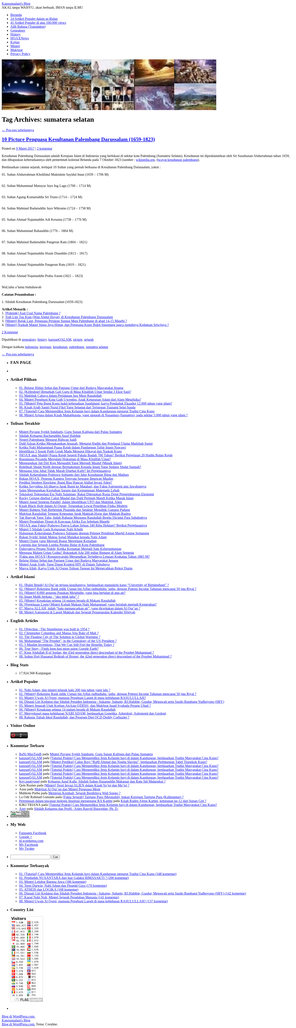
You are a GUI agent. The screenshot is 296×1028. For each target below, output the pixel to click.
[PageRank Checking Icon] (19, 816)
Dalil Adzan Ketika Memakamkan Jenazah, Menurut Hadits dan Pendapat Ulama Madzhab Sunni (86, 443)
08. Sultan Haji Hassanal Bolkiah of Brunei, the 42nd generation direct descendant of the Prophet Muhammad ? (95, 656)
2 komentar (44, 148)
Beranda (16, 15)
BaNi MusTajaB (30, 754)
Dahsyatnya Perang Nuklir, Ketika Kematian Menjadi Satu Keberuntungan (70, 549)
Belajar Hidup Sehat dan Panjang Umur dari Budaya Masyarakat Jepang (68, 560)
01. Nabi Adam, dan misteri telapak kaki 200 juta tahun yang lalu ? (64, 690)
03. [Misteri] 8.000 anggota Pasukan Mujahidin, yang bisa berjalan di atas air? (72, 593)
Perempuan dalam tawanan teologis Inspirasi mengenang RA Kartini (65, 801)
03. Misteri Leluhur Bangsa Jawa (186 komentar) (52, 882)
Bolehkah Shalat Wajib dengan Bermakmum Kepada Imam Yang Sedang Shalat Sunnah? (80, 467)
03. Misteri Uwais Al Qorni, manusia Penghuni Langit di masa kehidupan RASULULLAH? (82, 698)
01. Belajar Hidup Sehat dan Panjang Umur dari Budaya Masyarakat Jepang (71, 388)
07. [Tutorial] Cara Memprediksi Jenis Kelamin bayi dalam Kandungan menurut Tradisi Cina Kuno (87, 411)
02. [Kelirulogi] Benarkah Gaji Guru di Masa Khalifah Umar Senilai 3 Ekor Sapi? (75, 392)
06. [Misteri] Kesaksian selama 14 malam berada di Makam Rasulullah (67, 709)
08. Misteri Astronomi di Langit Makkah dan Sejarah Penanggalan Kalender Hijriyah (77, 612)
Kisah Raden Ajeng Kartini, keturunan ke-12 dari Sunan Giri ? (163, 801)
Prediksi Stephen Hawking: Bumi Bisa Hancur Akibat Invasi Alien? (65, 482)
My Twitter (26, 848)
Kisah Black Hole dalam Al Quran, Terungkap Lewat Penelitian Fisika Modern (73, 506)
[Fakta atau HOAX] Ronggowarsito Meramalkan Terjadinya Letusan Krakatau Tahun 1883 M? (84, 556)
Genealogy (17, 30)
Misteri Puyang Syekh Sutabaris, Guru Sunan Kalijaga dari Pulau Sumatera (70, 432)
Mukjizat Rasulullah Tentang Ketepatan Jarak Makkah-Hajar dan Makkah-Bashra (75, 514)
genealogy (29, 339)
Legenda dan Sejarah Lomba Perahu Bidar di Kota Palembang (61, 545)
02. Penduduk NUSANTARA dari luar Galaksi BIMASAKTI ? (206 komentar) (74, 878)
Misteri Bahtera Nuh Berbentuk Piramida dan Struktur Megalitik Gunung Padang (74, 510)
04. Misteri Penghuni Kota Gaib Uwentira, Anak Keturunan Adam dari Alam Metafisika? (80, 399)
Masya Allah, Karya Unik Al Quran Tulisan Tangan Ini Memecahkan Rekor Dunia (75, 568)
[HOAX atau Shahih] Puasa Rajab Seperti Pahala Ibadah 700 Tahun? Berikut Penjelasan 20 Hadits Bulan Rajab (95, 455)
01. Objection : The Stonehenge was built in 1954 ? (54, 629)
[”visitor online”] (19, 737)
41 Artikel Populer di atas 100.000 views (38, 22)
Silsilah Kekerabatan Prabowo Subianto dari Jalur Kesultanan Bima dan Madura (74, 475)
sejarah (89, 339)
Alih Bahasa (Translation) (28, 26)
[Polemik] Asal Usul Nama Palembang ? (32, 313)
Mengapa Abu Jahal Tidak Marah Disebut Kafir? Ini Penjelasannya (65, 471)
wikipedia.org (145, 160)
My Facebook (28, 844)
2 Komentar (10, 332)
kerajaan (45, 347)
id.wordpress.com (31, 841)
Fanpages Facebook (32, 833)
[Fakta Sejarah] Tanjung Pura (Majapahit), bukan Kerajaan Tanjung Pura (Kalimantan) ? (123, 797)
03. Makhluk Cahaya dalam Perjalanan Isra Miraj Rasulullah (60, 395)
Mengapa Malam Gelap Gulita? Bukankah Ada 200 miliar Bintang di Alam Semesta (76, 553)
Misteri (15, 46)
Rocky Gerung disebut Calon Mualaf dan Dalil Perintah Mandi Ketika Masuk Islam (76, 498)
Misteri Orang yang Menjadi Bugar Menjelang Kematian (58, 541)
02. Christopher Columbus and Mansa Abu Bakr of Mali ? (59, 633)
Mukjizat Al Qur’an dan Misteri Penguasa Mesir (67, 789)
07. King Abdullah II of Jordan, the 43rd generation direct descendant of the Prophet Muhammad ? (86, 652)
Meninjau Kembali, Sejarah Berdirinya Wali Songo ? (84, 793)
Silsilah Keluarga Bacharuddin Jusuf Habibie (50, 436)
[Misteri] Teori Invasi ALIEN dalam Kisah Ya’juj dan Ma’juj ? (86, 785)
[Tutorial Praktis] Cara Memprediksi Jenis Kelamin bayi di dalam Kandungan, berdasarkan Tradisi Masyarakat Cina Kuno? (134, 758)
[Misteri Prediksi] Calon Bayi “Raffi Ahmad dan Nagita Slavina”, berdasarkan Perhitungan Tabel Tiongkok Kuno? (128, 762)
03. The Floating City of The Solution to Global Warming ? (59, 637)
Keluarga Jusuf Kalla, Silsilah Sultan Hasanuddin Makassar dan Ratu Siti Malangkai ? (107, 781)
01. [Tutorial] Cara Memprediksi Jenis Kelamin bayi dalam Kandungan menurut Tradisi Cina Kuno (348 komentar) (97, 874)
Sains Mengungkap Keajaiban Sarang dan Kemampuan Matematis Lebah (69, 490)
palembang (76, 347)
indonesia (31, 347)
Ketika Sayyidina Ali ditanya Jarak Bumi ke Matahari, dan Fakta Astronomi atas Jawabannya (82, 486)
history (42, 339)
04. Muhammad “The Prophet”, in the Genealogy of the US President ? (68, 641)
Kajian (15, 42)
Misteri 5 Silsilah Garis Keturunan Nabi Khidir (51, 529)
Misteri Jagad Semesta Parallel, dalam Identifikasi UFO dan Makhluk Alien (70, 502)
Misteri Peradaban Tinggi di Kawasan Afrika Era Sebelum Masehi (64, 521)
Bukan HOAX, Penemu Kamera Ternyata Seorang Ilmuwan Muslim (66, 478)
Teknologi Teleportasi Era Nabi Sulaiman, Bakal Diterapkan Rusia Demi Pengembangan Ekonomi (86, 494)
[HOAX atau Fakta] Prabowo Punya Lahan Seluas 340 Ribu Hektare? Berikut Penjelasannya (83, 525)
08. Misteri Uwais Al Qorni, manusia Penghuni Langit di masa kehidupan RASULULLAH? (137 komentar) (93, 901)
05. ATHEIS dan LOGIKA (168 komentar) (48, 889)
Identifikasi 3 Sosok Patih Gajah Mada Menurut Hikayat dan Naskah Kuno (70, 451)
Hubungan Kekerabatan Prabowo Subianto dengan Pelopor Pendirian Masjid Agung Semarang (84, 533)
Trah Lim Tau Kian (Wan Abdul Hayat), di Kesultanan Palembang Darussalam (59, 317)
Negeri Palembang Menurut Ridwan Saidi (47, 439)
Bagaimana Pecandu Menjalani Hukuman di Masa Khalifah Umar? (65, 459)
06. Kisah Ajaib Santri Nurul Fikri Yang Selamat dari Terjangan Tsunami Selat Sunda (77, 407)
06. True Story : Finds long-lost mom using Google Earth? (59, 648)
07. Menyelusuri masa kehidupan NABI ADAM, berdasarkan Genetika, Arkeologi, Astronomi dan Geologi (92, 713)
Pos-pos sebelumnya (18, 130)
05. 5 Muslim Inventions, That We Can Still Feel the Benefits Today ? (66, 645)
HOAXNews (19, 38)
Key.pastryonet (29, 781)
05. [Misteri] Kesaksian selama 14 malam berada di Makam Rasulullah (67, 600)
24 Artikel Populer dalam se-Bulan (34, 19)
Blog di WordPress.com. (18, 1016)
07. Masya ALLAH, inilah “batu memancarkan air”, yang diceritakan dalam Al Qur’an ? (79, 608)
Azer (22, 809)
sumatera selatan (97, 347)
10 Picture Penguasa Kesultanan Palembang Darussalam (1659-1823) (78, 139)
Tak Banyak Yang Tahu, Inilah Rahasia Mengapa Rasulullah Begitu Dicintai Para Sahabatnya (83, 517)
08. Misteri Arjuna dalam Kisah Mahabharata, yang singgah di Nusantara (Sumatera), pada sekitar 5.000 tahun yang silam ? (103, 415)
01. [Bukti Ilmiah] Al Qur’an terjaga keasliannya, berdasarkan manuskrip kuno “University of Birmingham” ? (94, 585)
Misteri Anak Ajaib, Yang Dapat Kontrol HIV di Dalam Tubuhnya (64, 564)
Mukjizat (16, 50)
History (15, 34)
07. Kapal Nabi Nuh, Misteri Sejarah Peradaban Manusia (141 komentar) (69, 897)
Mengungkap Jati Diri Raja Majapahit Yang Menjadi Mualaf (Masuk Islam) (70, 463)
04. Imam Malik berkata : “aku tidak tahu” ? (49, 596)
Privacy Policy (20, 54)
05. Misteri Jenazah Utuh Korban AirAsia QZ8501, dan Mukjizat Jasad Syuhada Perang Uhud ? (85, 705)
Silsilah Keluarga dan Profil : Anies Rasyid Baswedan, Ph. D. (76, 809)
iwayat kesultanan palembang (178, 160)
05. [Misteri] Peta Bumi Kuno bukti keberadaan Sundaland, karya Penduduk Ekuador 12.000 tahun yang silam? (95, 403)
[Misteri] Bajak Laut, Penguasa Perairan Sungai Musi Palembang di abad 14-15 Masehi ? (66, 321)
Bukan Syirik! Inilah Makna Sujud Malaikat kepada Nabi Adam (63, 537)
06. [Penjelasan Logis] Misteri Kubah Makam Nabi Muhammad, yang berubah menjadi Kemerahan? (88, 604)
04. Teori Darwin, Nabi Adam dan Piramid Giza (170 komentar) (63, 885)
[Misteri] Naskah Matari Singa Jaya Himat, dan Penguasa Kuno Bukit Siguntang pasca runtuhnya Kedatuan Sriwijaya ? (87, 325)
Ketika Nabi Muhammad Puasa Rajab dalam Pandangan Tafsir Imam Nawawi (72, 447)
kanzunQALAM (59, 339)
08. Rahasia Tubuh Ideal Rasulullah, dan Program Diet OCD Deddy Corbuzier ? (74, 717)
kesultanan (60, 347)
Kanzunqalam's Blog (16, 3)
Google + (25, 837)
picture (77, 339)
